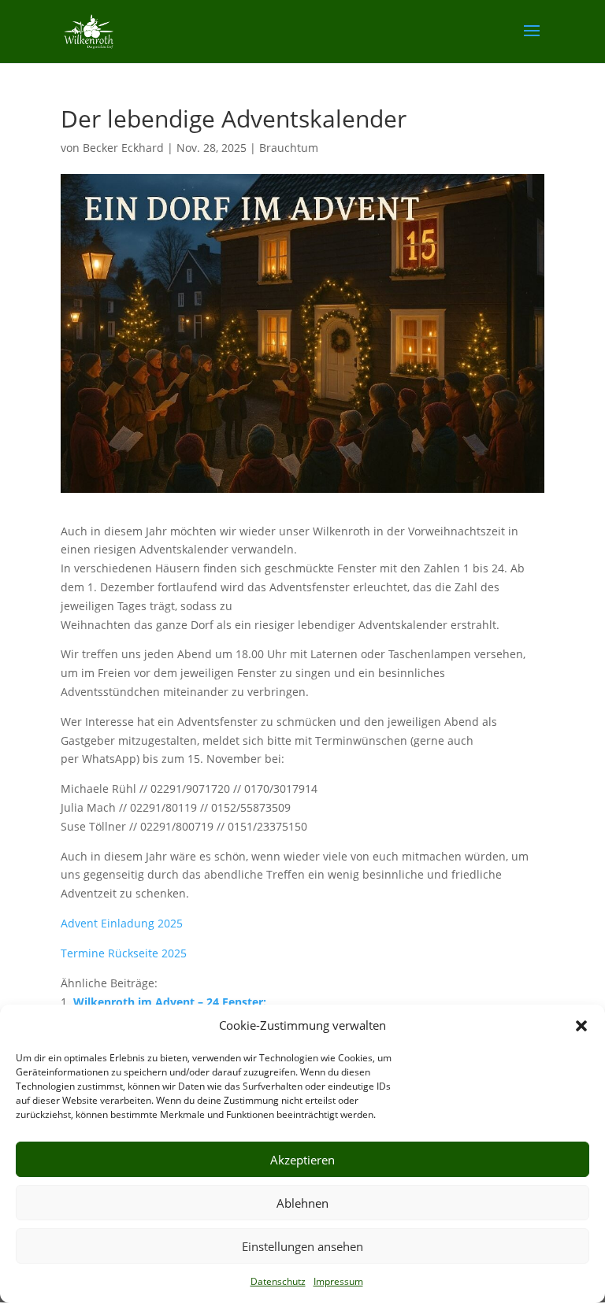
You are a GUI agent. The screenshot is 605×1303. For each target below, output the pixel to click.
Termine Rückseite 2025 (124, 953)
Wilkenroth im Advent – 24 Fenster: (169, 1001)
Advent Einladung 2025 (122, 923)
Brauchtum (288, 147)
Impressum (338, 1281)
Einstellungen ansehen (302, 1246)
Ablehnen (302, 1203)
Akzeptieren (302, 1160)
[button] (581, 1026)
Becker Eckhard (123, 147)
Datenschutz (278, 1281)
